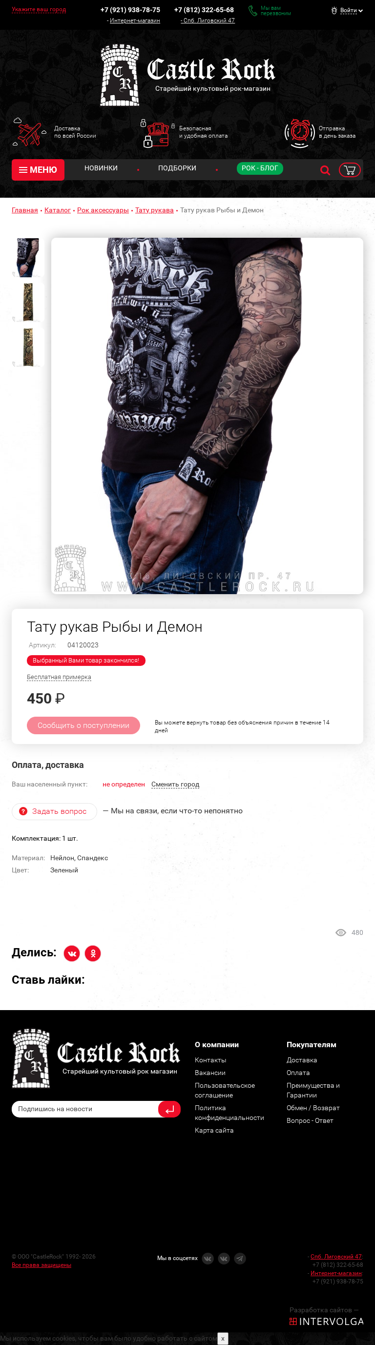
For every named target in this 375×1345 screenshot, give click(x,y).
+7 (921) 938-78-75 (130, 10)
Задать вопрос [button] (59, 811)
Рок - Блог (260, 168)
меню (43, 170)
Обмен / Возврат (313, 1108)
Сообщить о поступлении (83, 725)
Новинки (101, 168)
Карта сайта (214, 1130)
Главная (25, 210)
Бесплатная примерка (59, 677)
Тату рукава (154, 210)
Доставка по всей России (75, 132)
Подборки (177, 168)
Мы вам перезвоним (276, 10)
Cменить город (175, 784)
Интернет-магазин (135, 20)
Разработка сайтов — (324, 1310)
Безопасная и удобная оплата (203, 132)
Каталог (57, 210)
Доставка (302, 1060)
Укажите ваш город (39, 9)
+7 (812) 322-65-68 (204, 10)
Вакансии (210, 1072)
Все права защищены (41, 1265)
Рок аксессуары (103, 210)
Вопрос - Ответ (310, 1120)
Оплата (298, 1072)
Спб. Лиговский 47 (209, 20)
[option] (207, 416)
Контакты (211, 1060)
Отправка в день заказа (337, 132)
